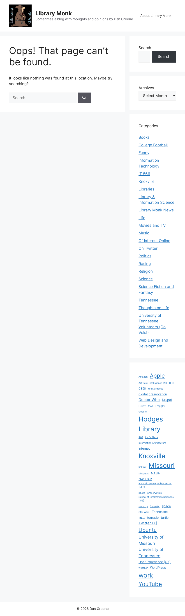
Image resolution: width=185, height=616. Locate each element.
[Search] (84, 98)
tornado (153, 517)
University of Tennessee (151, 552)
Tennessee (148, 300)
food (150, 406)
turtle (165, 517)
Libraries (146, 189)
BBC (171, 383)
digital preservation (153, 394)
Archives (146, 88)
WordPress (158, 567)
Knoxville (147, 181)
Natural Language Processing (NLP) (155, 485)
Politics (145, 256)
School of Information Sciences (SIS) (156, 499)
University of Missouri (151, 540)
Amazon (143, 376)
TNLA (142, 517)
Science (146, 279)
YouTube (150, 584)
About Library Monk (155, 16)
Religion (146, 271)
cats (142, 388)
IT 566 (144, 174)
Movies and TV (152, 225)
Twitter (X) (148, 523)
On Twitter (148, 248)
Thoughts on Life (154, 308)
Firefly (142, 406)
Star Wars (144, 512)
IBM (141, 437)
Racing (145, 263)
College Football (153, 145)
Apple (157, 375)
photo (142, 492)
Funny (144, 152)
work (146, 575)
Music (144, 233)
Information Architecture (152, 443)
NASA (155, 473)
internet (144, 448)
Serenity (155, 506)
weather (143, 567)
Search (145, 47)
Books (144, 137)
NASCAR (145, 479)
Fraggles (160, 406)
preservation (154, 492)
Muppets (144, 473)
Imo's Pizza (151, 437)
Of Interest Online (154, 240)
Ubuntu (148, 530)
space (166, 506)
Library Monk (53, 13)
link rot (142, 467)
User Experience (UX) (155, 562)
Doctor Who (149, 399)
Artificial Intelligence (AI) (153, 383)
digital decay (155, 388)
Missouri (162, 465)
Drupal (167, 400)
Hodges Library (151, 424)
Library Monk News (156, 210)
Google (143, 411)
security (143, 506)
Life (142, 217)
